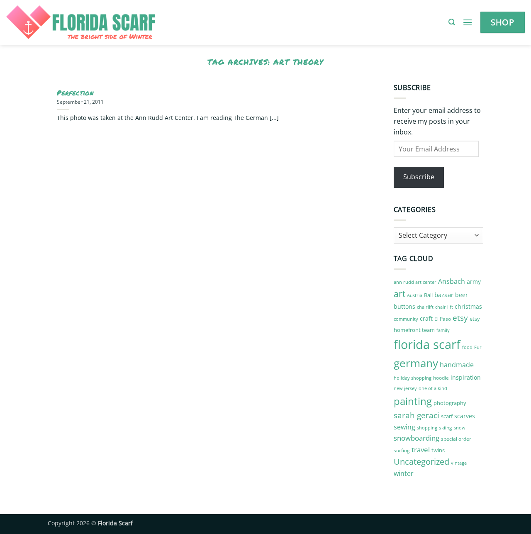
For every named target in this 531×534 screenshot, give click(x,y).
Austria (414, 295)
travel (421, 449)
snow (459, 427)
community (406, 319)
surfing (402, 450)
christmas (468, 306)
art (399, 294)
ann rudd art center (415, 282)
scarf (447, 416)
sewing (404, 427)
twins (438, 450)
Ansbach (451, 281)
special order (456, 438)
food (467, 347)
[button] (451, 22)
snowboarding (416, 438)
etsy (460, 317)
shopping (427, 427)
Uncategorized (421, 461)
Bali (428, 295)
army (474, 281)
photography (450, 403)
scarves (464, 416)
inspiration (466, 377)
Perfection (75, 93)
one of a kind (433, 388)
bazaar (443, 294)
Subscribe (418, 176)
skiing (445, 427)
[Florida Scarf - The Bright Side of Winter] (109, 22)
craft (426, 318)
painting (413, 401)
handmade (457, 364)
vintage (459, 463)
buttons (404, 306)
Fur (478, 347)
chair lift (444, 307)
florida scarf (427, 344)
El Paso (442, 318)
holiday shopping (412, 378)
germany (416, 363)
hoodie (441, 377)
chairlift (425, 307)
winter (404, 473)
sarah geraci (416, 415)
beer (461, 295)
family (443, 330)
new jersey (405, 388)
